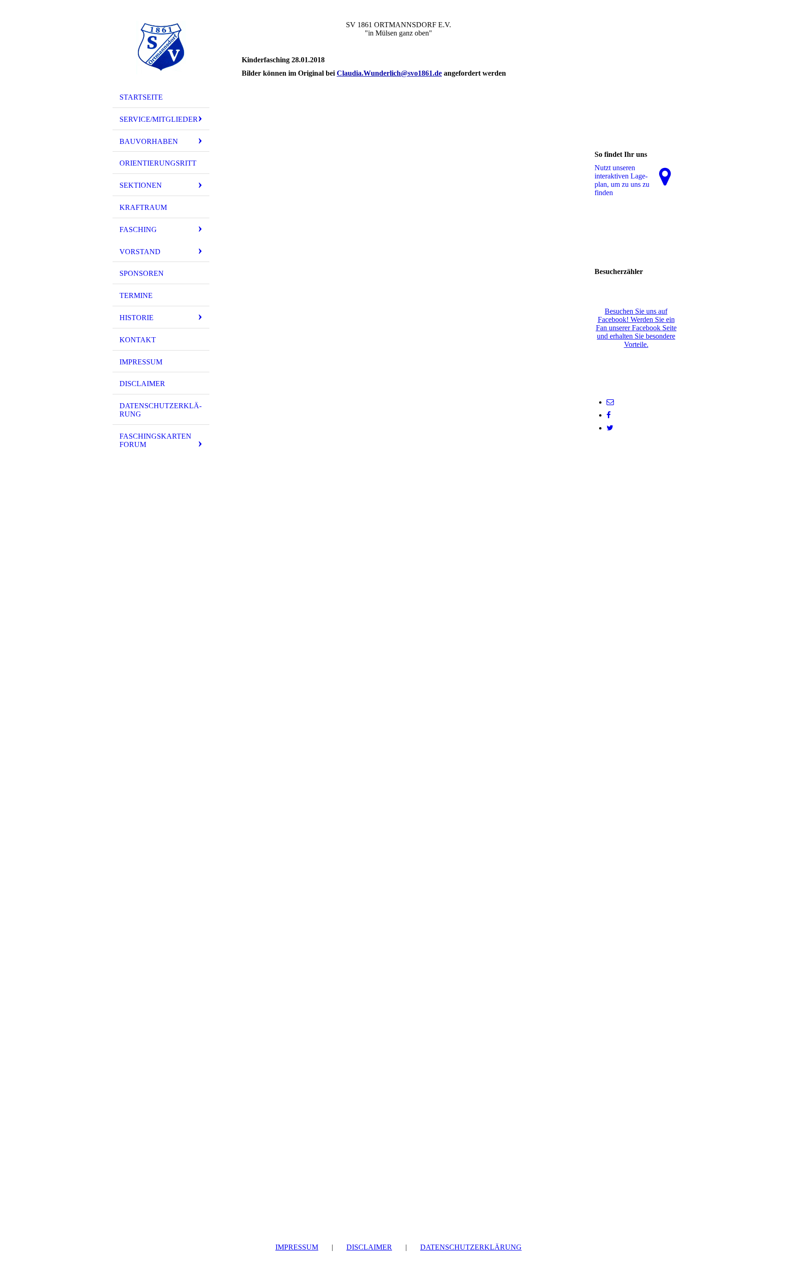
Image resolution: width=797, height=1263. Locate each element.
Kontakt (137, 340)
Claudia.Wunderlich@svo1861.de (389, 73)
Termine (136, 295)
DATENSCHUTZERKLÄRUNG (471, 1247)
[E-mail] (610, 402)
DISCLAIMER (369, 1247)
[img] (160, 47)
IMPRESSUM (296, 1247)
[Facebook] (609, 415)
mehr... (252, 338)
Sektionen (140, 185)
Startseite (141, 97)
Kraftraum (143, 207)
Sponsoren (141, 273)
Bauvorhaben (148, 141)
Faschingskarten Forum (155, 440)
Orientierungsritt (157, 163)
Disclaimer (142, 383)
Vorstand (140, 252)
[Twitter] (610, 428)
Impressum (140, 362)
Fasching (138, 229)
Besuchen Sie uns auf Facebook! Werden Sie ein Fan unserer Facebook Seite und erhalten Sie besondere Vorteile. (636, 327)
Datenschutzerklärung (160, 410)
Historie (136, 318)
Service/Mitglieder (158, 119)
